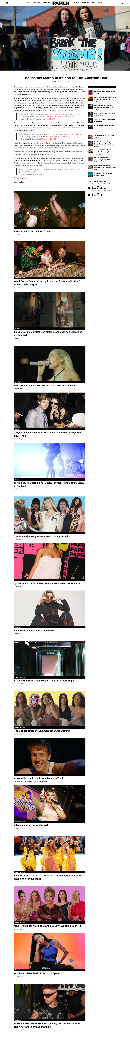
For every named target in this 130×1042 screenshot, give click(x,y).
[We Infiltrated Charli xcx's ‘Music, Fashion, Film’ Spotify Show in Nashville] (49, 460)
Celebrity (46, 3)
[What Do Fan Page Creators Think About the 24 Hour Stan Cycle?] (90, 106)
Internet (85, 3)
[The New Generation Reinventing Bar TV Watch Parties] (90, 159)
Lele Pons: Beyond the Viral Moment (34, 630)
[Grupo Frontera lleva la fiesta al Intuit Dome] (90, 114)
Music (29, 3)
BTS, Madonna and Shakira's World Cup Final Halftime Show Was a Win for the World (48, 877)
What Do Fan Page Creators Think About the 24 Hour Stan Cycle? (104, 107)
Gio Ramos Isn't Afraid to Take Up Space (37, 973)
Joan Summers (20, 734)
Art (92, 3)
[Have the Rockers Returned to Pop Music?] (90, 120)
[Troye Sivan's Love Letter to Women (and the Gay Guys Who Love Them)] (49, 410)
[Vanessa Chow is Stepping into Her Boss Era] (90, 92)
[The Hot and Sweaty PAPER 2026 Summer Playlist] (49, 514)
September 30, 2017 (48, 119)
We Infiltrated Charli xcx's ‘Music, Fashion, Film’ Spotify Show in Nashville (49, 484)
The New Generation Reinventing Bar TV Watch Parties (102, 160)
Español (100, 3)
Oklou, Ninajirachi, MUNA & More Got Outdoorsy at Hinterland (103, 152)
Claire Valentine (59, 82)
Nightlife (76, 3)
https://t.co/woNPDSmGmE (73, 169)
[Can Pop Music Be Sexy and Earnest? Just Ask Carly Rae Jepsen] (90, 143)
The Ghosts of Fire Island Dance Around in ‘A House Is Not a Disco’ (105, 99)
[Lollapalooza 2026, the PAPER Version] (90, 137)
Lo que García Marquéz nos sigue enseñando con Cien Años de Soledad (48, 334)
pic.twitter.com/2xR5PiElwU (57, 136)
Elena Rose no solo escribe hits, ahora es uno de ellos (44, 385)
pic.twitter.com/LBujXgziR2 (28, 172)
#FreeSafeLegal (77, 134)
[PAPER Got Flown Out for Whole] (49, 209)
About (89, 183)
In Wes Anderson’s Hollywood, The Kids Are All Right (44, 680)
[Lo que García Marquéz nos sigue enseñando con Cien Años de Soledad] (49, 309)
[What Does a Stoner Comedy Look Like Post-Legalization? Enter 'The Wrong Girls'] (49, 259)
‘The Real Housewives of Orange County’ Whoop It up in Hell (48, 926)
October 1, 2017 (40, 174)
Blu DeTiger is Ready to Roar (104, 125)
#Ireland (76, 114)
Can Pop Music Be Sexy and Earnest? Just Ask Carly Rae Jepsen (103, 144)
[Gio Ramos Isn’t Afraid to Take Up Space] (49, 951)
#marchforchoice (25, 114)
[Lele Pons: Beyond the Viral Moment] (49, 608)
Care (65, 74)
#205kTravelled (24, 134)
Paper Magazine (20, 1030)
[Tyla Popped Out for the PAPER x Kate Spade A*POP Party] (49, 561)
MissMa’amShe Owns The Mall (31, 825)
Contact (94, 183)
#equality (42, 116)
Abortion (42, 143)
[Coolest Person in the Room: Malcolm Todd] (49, 756)
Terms (108, 183)
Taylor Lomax (19, 287)
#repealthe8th (50, 116)
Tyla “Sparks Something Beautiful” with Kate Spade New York (105, 168)
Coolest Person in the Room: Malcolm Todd (38, 778)
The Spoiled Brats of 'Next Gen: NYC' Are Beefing (42, 730)
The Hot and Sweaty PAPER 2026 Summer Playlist (42, 536)
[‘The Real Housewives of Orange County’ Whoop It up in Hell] (49, 903)
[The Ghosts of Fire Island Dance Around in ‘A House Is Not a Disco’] (90, 98)
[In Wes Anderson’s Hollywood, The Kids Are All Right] (49, 658)
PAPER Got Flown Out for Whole (32, 231)
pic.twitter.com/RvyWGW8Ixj (64, 116)
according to (64, 110)
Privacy (103, 183)
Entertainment (20, 278)
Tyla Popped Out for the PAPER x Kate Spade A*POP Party (47, 583)
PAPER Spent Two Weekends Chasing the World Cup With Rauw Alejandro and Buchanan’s (47, 1025)
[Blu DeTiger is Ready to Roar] (90, 127)
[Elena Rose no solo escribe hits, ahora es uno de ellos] (49, 363)
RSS (99, 183)
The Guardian (21, 178)
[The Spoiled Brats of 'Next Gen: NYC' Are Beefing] (49, 708)
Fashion (37, 3)
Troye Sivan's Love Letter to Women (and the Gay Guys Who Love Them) (48, 434)
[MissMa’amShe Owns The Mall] (49, 803)
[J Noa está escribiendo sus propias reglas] (90, 174)
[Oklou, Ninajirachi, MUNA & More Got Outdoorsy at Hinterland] (90, 151)
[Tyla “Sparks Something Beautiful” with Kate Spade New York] (90, 167)
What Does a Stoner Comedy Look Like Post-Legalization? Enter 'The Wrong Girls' (47, 283)
